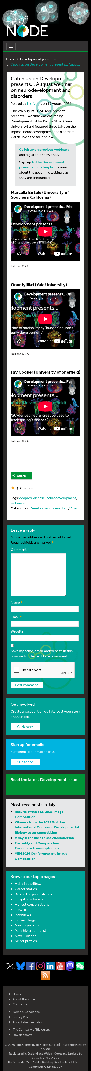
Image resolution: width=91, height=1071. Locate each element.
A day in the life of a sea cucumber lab (44, 837)
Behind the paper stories (33, 894)
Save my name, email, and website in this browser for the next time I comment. (42, 653)
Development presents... (39, 59)
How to (20, 909)
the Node (34, 103)
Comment (20, 549)
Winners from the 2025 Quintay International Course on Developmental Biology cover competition (47, 827)
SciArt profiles (26, 940)
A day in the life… (28, 883)
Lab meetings (25, 920)
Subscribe (25, 761)
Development (22, 1035)
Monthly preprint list (30, 930)
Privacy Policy (22, 1017)
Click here (25, 726)
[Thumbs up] (13, 487)
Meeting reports (27, 925)
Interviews (23, 915)
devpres (25, 498)
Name (16, 602)
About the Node (24, 999)
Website (17, 631)
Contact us (20, 1004)
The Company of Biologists (31, 1029)
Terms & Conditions (26, 1012)
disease (39, 498)
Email (16, 616)
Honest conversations (32, 904)
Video (74, 508)
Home (11, 59)
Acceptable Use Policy (27, 1022)
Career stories (26, 888)
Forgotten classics (29, 899)
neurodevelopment (61, 498)
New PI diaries (25, 935)
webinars (18, 503)
